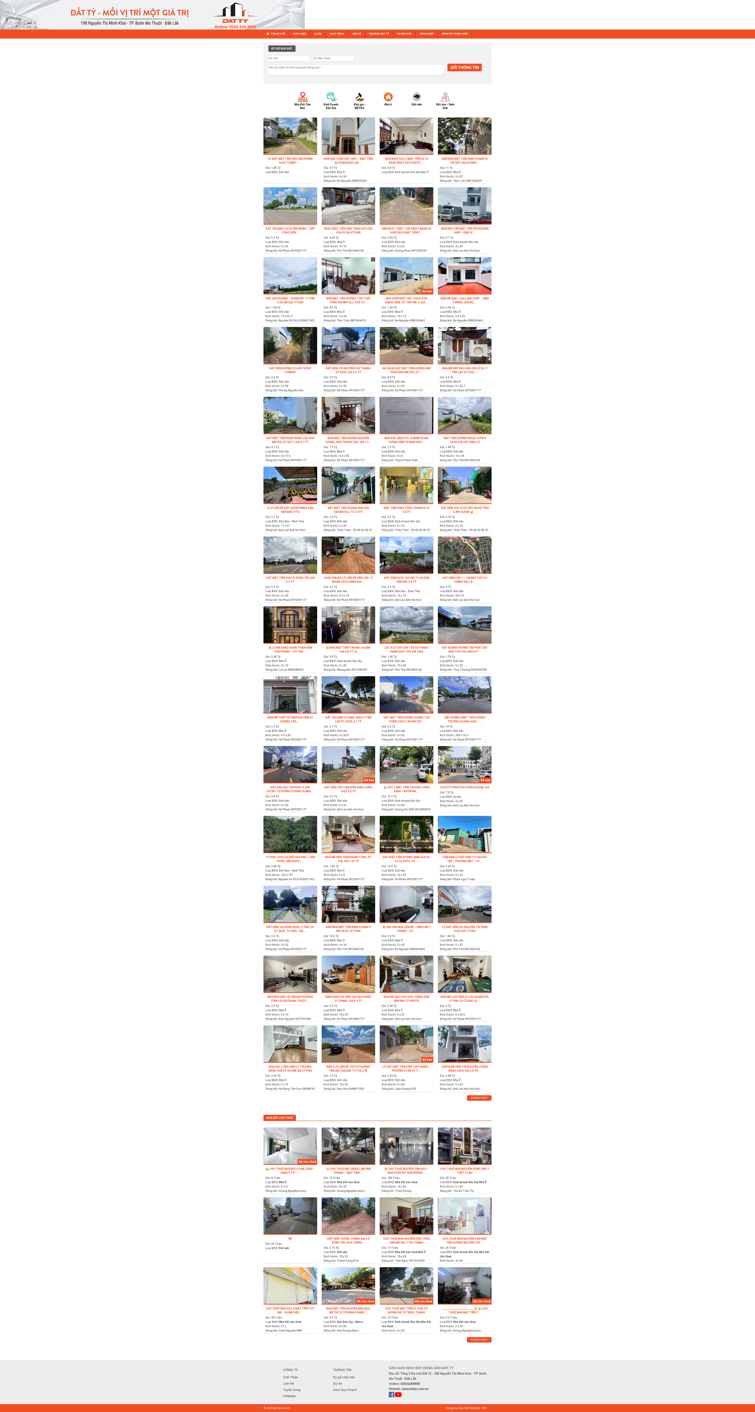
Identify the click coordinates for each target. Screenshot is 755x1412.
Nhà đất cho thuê (348, 1182)
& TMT (482, 1408)
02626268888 (410, 1383)
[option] (306, 100)
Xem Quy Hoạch (345, 1390)
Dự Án (457, 796)
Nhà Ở (341, 172)
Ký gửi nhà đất (344, 1377)
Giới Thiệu (290, 1377)
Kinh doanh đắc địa (407, 172)
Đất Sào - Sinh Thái (291, 521)
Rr (290, 1238)
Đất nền (284, 172)
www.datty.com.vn (415, 1389)
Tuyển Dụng (292, 1390)
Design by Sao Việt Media (462, 1408)
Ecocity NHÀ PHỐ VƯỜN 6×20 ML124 (464, 787)
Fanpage (289, 1396)
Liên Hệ (288, 1383)
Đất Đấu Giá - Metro (350, 1321)
